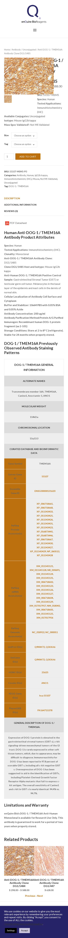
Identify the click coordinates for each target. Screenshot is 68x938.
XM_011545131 (44, 577)
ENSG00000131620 (44, 491)
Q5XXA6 (50, 647)
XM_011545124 (44, 574)
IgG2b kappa (41, 175)
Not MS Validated (48, 179)
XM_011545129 (44, 601)
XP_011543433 (45, 511)
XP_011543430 (45, 543)
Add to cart (27, 156)
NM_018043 (53, 605)
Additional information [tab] (20, 204)
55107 (45, 476)
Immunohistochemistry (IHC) (18, 179)
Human (30, 175)
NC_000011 (51, 632)
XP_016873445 (45, 531)
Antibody (16, 49)
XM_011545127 (44, 593)
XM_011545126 (44, 589)
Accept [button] (24, 930)
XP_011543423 (45, 527)
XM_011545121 (44, 566)
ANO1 (44, 683)
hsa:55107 (44, 695)
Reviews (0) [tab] (11, 211)
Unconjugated (29, 49)
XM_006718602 (44, 582)
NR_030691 (53, 570)
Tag (6, 144)
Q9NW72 (39, 647)
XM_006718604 (44, 597)
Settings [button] (11, 930)
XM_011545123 (44, 585)
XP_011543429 (38, 551)
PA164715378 (44, 710)
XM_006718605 (44, 609)
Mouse (36, 179)
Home (7, 49)
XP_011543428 (45, 555)
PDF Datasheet (18, 222)
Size (6, 135)
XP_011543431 (45, 523)
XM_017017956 (44, 617)
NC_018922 (38, 632)
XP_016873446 (45, 535)
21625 (45, 672)
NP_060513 (53, 551)
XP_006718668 (45, 507)
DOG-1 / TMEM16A (19, 186)
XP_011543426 (45, 519)
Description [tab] (12, 198)
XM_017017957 (37, 605)
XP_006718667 (45, 539)
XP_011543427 (45, 547)
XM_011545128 (38, 570)
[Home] (34, 13)
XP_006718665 (45, 503)
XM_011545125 (44, 613)
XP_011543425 (45, 515)
